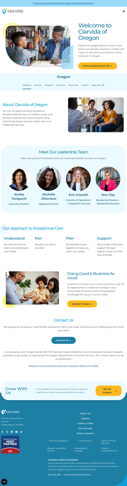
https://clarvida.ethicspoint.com (77, 474)
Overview (27, 85)
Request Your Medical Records (56, 449)
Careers (84, 85)
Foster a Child (85, 423)
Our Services (85, 428)
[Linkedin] (12, 432)
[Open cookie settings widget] (4, 482)
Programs (49, 85)
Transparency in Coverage (81, 449)
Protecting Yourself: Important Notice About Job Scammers (63, 3)
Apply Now (96, 85)
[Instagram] (7, 432)
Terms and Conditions (58, 441)
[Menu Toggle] (124, 11)
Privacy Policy (85, 441)
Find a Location (85, 433)
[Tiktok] (21, 432)
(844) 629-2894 (54, 474)
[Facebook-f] (2, 432)
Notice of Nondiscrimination (109, 449)
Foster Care (73, 85)
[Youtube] (16, 432)
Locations (60, 85)
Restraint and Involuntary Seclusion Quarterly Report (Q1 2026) (63, 365)
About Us (85, 413)
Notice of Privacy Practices (108, 442)
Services (38, 85)
